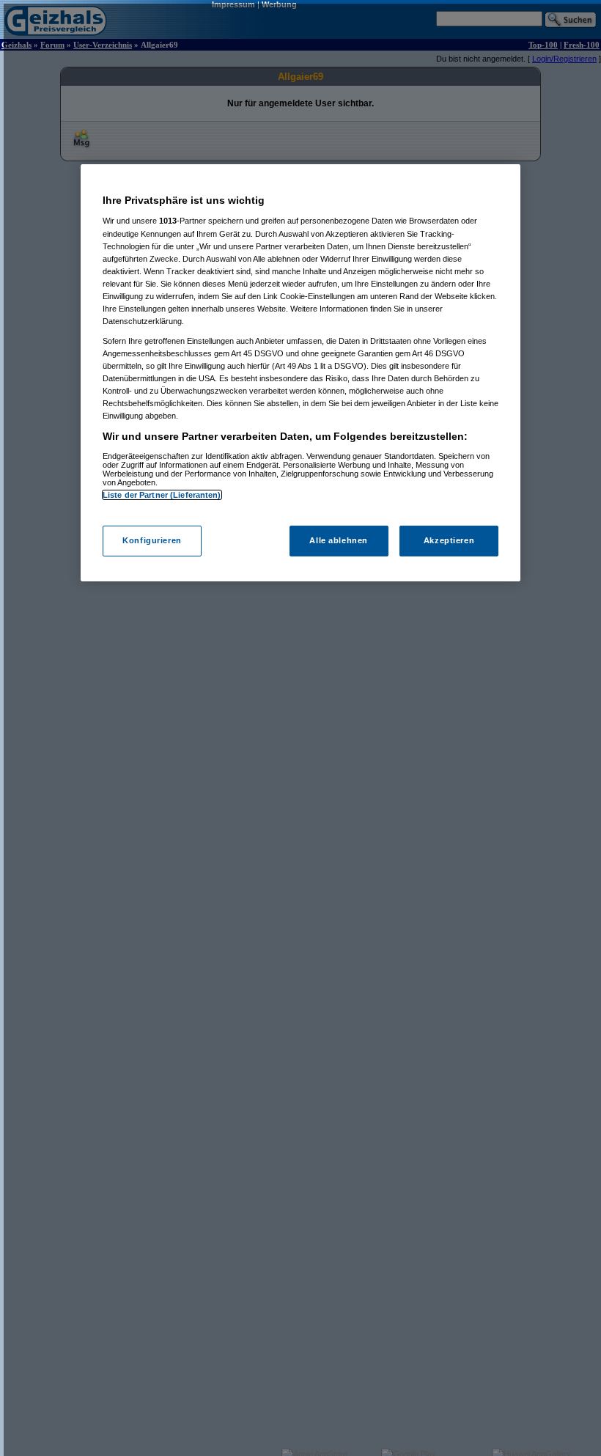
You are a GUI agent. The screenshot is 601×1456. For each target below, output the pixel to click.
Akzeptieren (449, 540)
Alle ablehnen (338, 540)
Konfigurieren (151, 540)
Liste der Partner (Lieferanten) (162, 494)
